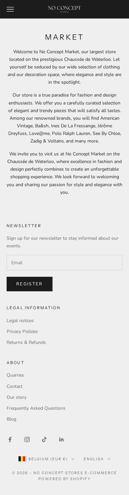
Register (29, 284)
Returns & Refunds (26, 342)
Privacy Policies (22, 331)
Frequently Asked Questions (36, 408)
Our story (16, 397)
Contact (14, 386)
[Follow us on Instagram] (27, 439)
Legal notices (20, 320)
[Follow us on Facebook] (10, 439)
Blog (11, 419)
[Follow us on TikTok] (44, 439)
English (94, 459)
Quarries (15, 375)
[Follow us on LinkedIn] (61, 439)
